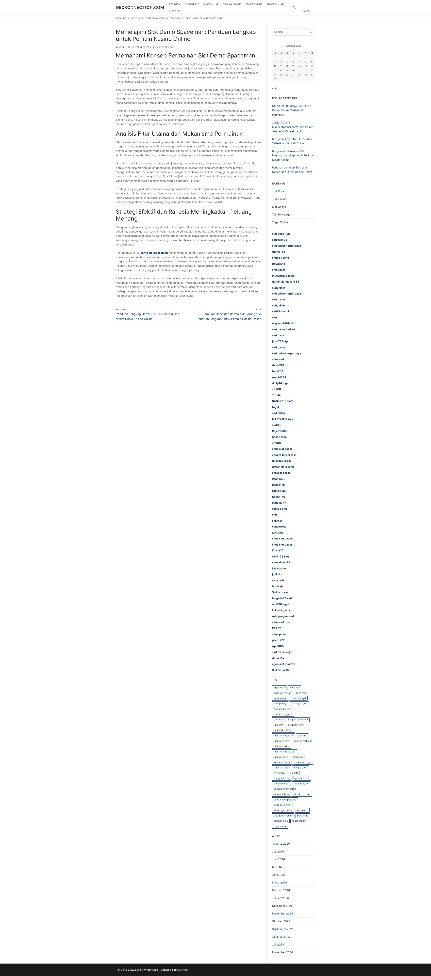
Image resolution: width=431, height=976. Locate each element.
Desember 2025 (282, 905)
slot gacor (302, 810)
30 (312, 74)
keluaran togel (303, 762)
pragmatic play (282, 778)
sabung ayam (300, 783)
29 (305, 74)
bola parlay (280, 703)
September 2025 (283, 929)
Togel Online (280, 222)
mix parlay (279, 772)
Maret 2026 (279, 882)
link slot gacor (281, 767)
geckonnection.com (140, 7)
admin (121, 47)
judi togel (298, 756)
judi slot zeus (281, 756)
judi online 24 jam (283, 730)
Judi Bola (278, 191)
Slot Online (279, 206)
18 (281, 70)
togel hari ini (299, 820)
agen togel (301, 692)
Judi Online (279, 199)
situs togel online (283, 810)
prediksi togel (281, 783)
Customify (182, 969)
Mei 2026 (278, 867)
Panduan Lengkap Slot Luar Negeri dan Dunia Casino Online (292, 170)
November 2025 (282, 913)
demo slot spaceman (154, 252)
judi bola (278, 724)
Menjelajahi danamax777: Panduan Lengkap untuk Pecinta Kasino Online (292, 155)
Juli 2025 (278, 944)
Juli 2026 (278, 851)
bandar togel (299, 698)
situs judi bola (281, 794)
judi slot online (281, 746)
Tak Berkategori (165, 47)
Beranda (121, 18)
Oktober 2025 (281, 921)
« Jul (275, 88)
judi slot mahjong (303, 740)
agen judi (294, 687)
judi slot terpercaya (284, 751)
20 (293, 70)
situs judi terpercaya (285, 799)
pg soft (294, 772)
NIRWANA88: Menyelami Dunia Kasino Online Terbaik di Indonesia (291, 110)
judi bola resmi (296, 724)
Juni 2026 (278, 859)
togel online (280, 826)
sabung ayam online (285, 788)
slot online (302, 815)
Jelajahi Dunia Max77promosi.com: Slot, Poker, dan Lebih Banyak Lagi (292, 127)
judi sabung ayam (283, 735)
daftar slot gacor (283, 714)
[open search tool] (294, 7)
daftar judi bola (299, 703)
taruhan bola (281, 820)
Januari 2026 (280, 898)
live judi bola (300, 767)
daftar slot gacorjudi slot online (291, 719)
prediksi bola (302, 778)
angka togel (280, 698)
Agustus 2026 (281, 843)
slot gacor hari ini (283, 815)
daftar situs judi (282, 708)
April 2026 (279, 874)
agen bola (279, 687)
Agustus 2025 (281, 936)
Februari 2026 (281, 890)
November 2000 (282, 952)
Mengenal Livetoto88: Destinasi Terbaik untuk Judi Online (292, 141)
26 (287, 74)
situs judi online (301, 794)
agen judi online (282, 692)
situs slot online (282, 804)
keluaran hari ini (282, 762)
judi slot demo (281, 740)
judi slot (302, 735)
